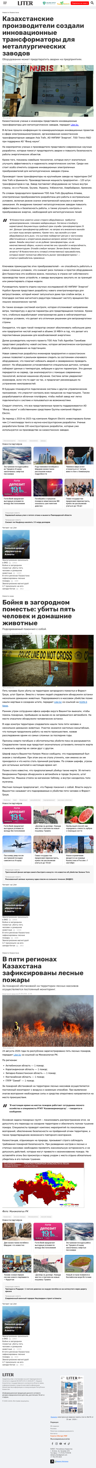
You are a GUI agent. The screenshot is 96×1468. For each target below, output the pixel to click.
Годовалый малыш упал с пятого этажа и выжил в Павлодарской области (38, 515)
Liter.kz (74, 124)
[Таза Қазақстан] (64, 3)
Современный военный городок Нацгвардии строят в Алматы (33, 1298)
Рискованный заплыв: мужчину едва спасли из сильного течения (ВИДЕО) (39, 879)
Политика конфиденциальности (62, 1431)
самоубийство (35, 800)
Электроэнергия (9, 441)
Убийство (7, 800)
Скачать (54, 1417)
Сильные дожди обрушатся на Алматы (14, 551)
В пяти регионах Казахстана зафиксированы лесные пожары (15, 578)
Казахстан (7, 1217)
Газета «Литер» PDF (58, 1436)
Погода (7, 545)
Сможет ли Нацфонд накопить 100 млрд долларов (27, 522)
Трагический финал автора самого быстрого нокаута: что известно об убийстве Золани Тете (47, 872)
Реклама (53, 1428)
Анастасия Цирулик (10, 633)
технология (34, 441)
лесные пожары (19, 1217)
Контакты (53, 1433)
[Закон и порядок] (50, 3)
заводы (43, 441)
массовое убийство (65, 800)
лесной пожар (46, 1217)
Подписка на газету (80, 3)
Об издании (54, 1426)
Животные (23, 800)
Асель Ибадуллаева (10, 64)
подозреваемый (49, 800)
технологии (22, 441)
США (15, 800)
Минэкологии (33, 1217)
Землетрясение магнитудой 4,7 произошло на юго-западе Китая (15, 586)
